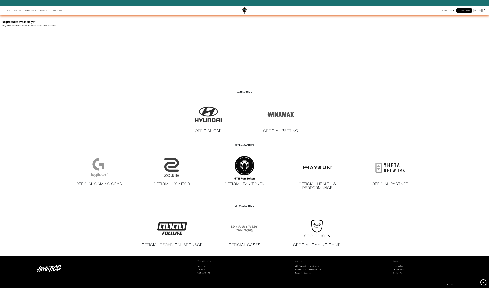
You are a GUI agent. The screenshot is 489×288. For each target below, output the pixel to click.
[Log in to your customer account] (480, 10)
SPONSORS (202, 270)
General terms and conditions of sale (308, 270)
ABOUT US (202, 266)
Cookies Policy (398, 273)
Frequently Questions (303, 273)
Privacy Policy (398, 270)
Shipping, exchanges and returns (307, 266)
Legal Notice (398, 266)
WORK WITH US (204, 273)
